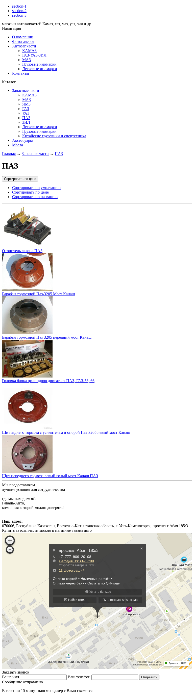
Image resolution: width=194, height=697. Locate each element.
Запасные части (25, 90)
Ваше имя (10, 677)
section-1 (19, 6)
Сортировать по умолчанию (36, 187)
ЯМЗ (26, 104)
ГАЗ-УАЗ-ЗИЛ (34, 55)
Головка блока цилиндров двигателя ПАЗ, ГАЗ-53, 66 (48, 381)
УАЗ (25, 113)
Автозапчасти (24, 46)
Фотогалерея (23, 41)
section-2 (19, 11)
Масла (17, 145)
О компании (22, 37)
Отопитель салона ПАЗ (22, 251)
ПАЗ (26, 118)
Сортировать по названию (35, 197)
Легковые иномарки (39, 69)
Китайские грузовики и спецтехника (54, 136)
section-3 (19, 15)
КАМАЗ (29, 50)
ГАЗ (25, 108)
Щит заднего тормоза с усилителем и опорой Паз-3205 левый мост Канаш (66, 432)
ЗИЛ (26, 122)
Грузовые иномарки (39, 64)
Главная (9, 153)
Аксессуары (22, 140)
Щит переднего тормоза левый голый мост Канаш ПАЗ (50, 476)
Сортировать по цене (20, 179)
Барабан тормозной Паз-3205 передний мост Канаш (46, 337)
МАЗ (26, 60)
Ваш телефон (79, 677)
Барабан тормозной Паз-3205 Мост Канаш (38, 294)
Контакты (20, 73)
